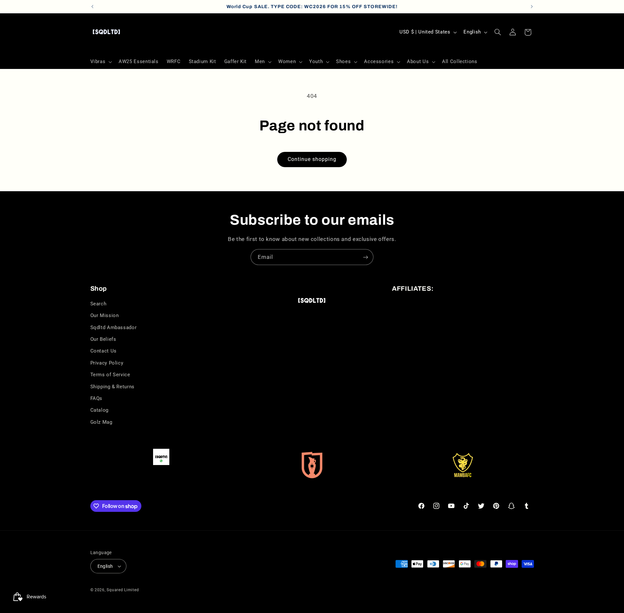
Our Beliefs (103, 339)
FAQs (96, 398)
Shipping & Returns (112, 387)
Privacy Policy (107, 363)
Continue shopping (312, 159)
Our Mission (104, 315)
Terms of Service (110, 375)
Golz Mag (101, 422)
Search (98, 304)
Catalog (99, 410)
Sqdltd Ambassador (113, 327)
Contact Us (103, 351)
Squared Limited (123, 590)
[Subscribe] (365, 257)
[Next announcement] (532, 6)
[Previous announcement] (92, 6)
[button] (100, 62)
